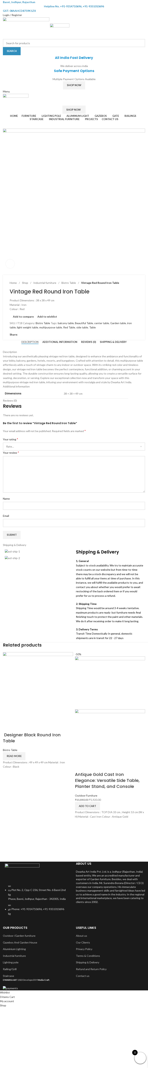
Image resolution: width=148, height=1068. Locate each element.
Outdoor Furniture (86, 795)
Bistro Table (10, 750)
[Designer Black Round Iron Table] (38, 686)
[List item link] (37, 902)
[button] (87, 806)
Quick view (18, 727)
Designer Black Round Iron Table (32, 738)
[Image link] (22, 871)
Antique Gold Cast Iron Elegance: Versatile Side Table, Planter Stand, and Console (107, 780)
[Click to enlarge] (10, 263)
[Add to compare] (8, 727)
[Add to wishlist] (28, 727)
